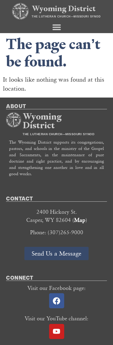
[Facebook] (56, 300)
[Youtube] (56, 331)
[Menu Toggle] (56, 27)
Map (79, 219)
